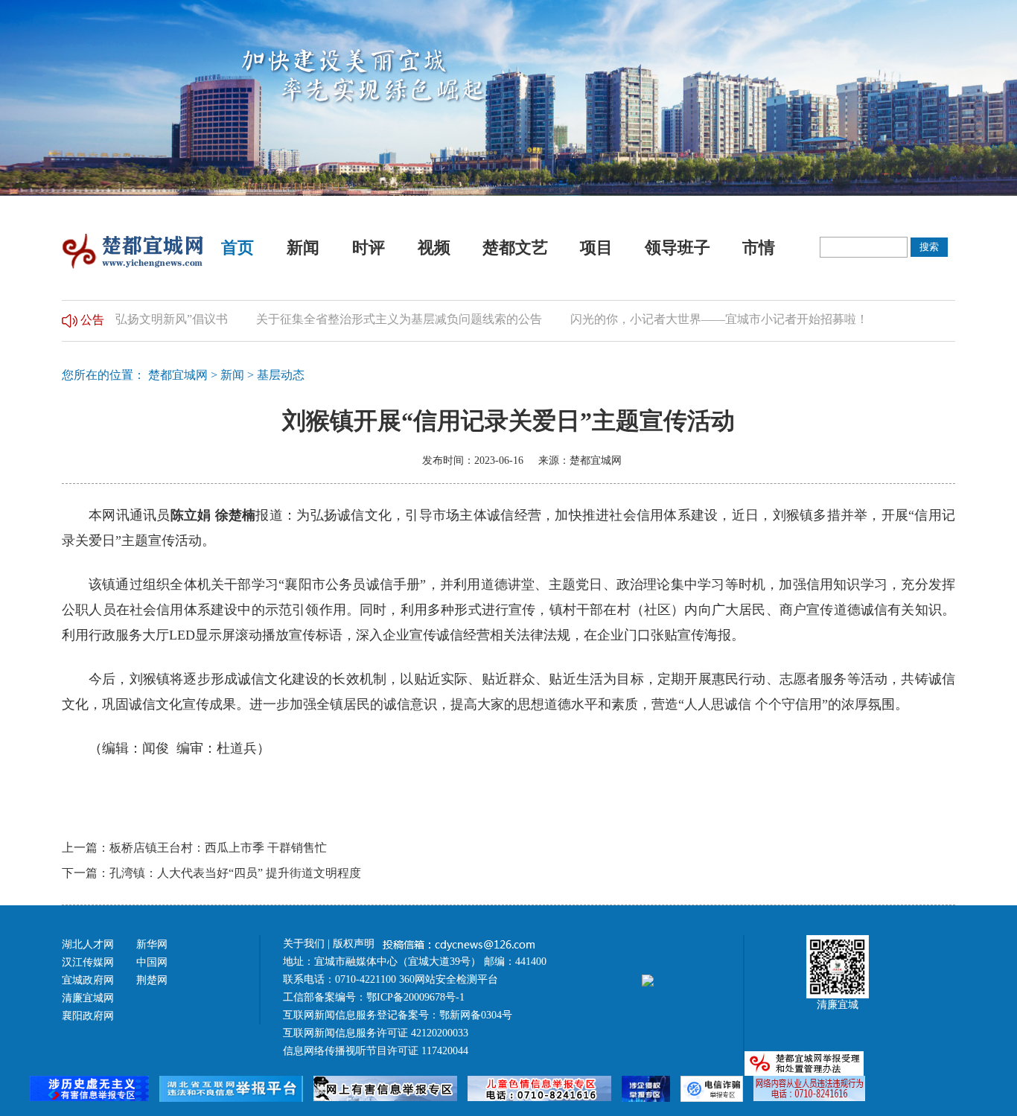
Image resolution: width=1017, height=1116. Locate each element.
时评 (368, 247)
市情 (758, 247)
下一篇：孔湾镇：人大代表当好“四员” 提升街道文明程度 (211, 873)
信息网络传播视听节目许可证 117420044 (375, 1050)
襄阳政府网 (88, 1015)
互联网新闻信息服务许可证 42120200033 (375, 1033)
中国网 (152, 962)
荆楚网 (152, 980)
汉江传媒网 (88, 962)
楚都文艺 (515, 247)
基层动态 (281, 375)
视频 (434, 247)
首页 (237, 247)
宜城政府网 (88, 980)
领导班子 (677, 247)
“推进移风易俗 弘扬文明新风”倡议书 (113, 319)
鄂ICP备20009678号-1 (415, 997)
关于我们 (304, 943)
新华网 (152, 944)
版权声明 (355, 943)
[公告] (69, 319)
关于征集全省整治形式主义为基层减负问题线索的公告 (380, 319)
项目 (596, 247)
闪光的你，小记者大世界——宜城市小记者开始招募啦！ (700, 319)
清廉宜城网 (88, 998)
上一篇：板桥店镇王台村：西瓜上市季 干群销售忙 (194, 847)
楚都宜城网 (178, 375)
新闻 (303, 247)
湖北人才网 (88, 944)
